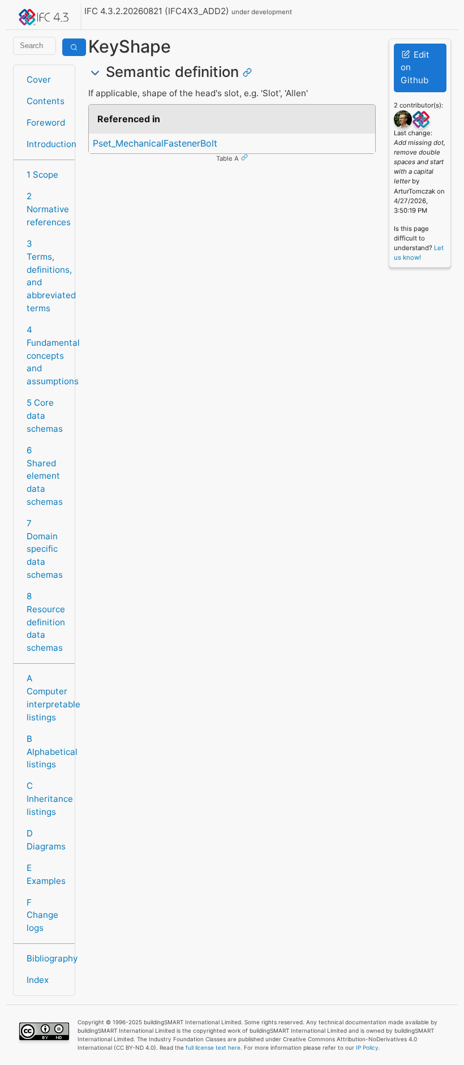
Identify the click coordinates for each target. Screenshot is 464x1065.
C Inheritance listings (47, 798)
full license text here (213, 1047)
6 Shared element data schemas (45, 476)
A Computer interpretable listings (47, 697)
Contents (46, 101)
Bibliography (47, 958)
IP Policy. (368, 1047)
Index (38, 979)
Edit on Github (415, 67)
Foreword (46, 122)
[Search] (74, 47)
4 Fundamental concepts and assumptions (47, 355)
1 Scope (42, 174)
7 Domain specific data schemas (45, 549)
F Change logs (42, 915)
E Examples (46, 874)
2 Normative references (47, 209)
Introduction (47, 144)
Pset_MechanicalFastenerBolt (155, 143)
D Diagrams (46, 840)
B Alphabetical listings (47, 751)
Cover (39, 79)
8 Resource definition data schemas (46, 622)
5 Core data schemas (45, 415)
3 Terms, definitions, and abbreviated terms (47, 276)
